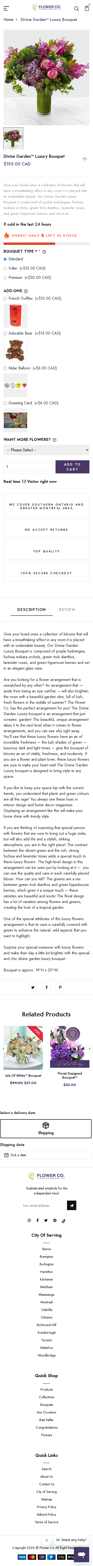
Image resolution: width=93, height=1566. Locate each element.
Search (47, 1469)
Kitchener (46, 1279)
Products (47, 1389)
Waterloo (46, 1347)
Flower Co (47, 1547)
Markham (46, 1287)
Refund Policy (46, 1514)
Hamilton (46, 1271)
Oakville (46, 1309)
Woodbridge (47, 1355)
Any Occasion (46, 1412)
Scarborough (46, 1332)
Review (67, 609)
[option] (46, 77)
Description (31, 609)
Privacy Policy (46, 1507)
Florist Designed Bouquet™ (70, 1075)
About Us (46, 1476)
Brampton (46, 1256)
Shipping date (12, 1144)
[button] (46, 1128)
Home (8, 19)
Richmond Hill (46, 1325)
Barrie (46, 1249)
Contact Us (46, 1484)
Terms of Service (46, 1522)
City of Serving (46, 1491)
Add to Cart (72, 467)
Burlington (47, 1264)
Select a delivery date (17, 1112)
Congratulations (46, 1427)
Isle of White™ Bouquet (23, 1075)
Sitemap (46, 1499)
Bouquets (46, 1404)
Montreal (47, 1302)
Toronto (46, 1340)
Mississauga (46, 1294)
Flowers (46, 1435)
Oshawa (46, 1317)
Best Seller (46, 1419)
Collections (46, 1397)
